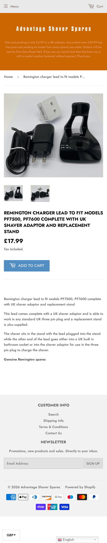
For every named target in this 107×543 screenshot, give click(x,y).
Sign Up (93, 463)
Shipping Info (53, 420)
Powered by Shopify (80, 487)
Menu (14, 6)
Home (8, 76)
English (68, 540)
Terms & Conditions (53, 426)
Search (53, 414)
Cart (99, 6)
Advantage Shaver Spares (40, 487)
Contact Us (53, 433)
